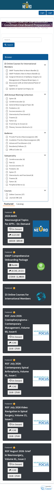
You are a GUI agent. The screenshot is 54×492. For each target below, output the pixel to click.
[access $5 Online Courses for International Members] (41, 296)
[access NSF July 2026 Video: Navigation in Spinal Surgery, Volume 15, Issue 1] (41, 422)
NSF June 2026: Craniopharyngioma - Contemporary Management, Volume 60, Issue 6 (17, 323)
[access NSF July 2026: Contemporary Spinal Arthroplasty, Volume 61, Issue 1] (41, 378)
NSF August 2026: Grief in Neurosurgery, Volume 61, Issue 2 (18, 455)
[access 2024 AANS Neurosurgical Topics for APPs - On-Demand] (41, 228)
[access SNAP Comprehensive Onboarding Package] (41, 266)
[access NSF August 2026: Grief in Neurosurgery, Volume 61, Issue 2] (41, 464)
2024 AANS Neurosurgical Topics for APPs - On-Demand (17, 219)
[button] (2, 24)
